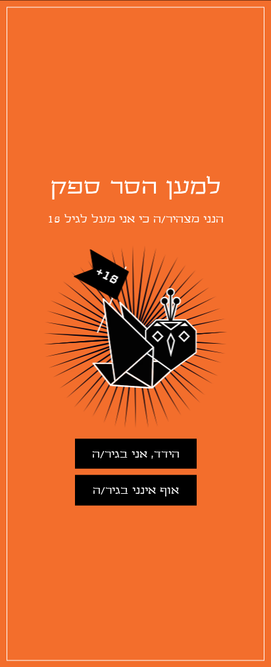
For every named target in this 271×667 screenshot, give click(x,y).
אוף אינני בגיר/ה (136, 490)
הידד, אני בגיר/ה (136, 454)
